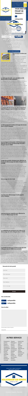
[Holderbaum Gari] (14, 378)
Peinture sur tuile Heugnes (14, 356)
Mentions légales (14, 369)
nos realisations (14, 51)
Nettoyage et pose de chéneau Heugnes (13, 345)
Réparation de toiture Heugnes (21, 350)
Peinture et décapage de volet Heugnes (7, 347)
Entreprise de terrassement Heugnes (14, 350)
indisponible (19, 19)
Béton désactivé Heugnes (20, 346)
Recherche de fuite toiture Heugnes (21, 354)
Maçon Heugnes (13, 353)
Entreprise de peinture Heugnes (7, 343)
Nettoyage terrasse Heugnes (6, 351)
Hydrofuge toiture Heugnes (6, 356)
